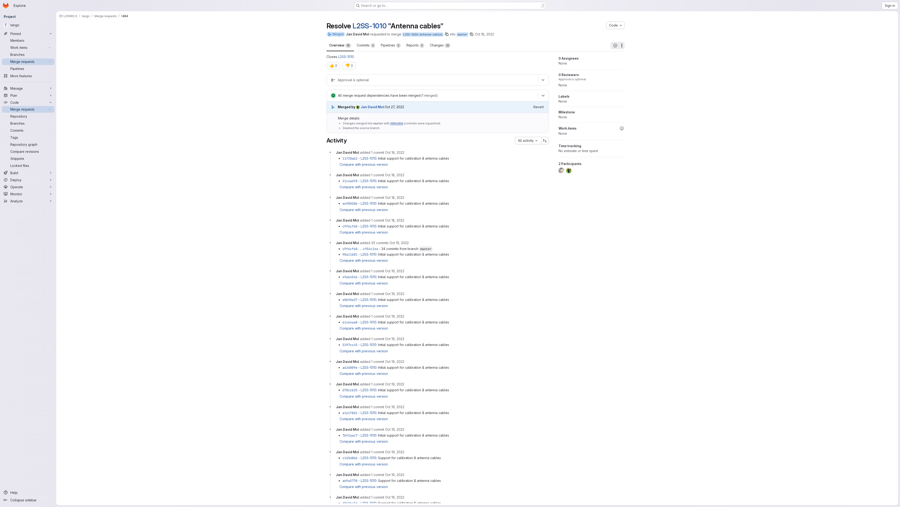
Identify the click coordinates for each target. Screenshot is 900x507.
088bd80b (396, 123)
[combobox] (528, 140)
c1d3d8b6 (349, 458)
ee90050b (349, 203)
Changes (439, 45)
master (462, 34)
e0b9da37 (349, 300)
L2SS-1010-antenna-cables (422, 34)
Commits (365, 45)
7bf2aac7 (349, 435)
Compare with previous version (364, 164)
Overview (339, 45)
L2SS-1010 (369, 26)
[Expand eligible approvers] (543, 80)
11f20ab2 (349, 158)
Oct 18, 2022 (484, 34)
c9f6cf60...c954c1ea (360, 249)
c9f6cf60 (349, 226)
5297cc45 (349, 345)
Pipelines (390, 45)
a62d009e (349, 367)
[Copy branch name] (447, 34)
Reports (414, 45)
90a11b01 (349, 254)
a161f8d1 (349, 413)
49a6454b (349, 277)
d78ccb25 (349, 390)
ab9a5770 (349, 481)
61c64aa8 (349, 322)
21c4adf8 (349, 181)
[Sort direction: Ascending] (545, 140)
